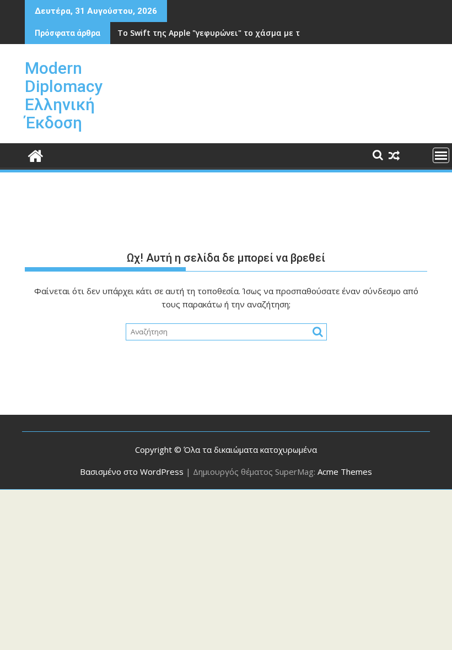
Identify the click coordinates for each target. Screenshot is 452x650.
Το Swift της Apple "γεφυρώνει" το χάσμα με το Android (227, 33)
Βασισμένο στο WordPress (132, 471)
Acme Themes (345, 471)
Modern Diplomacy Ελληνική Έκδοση (64, 95)
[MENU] (441, 155)
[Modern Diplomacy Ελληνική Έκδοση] (35, 154)
